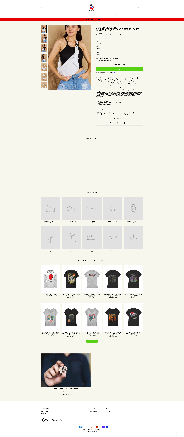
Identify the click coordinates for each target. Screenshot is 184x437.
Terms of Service (45, 408)
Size (97, 52)
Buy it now (119, 69)
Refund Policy (44, 413)
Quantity (99, 41)
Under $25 (92, 16)
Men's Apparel (62, 14)
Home (97, 26)
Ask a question (119, 119)
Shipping (98, 36)
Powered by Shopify (92, 431)
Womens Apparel (76, 14)
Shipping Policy (44, 410)
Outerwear (114, 14)
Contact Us (43, 415)
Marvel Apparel (101, 14)
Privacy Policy (44, 411)
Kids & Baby (90, 14)
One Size (99, 54)
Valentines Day (50, 14)
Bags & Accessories (127, 14)
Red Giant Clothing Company (106, 27)
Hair (137, 14)
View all (92, 341)
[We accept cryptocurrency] (66, 370)
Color (98, 46)
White (99, 49)
